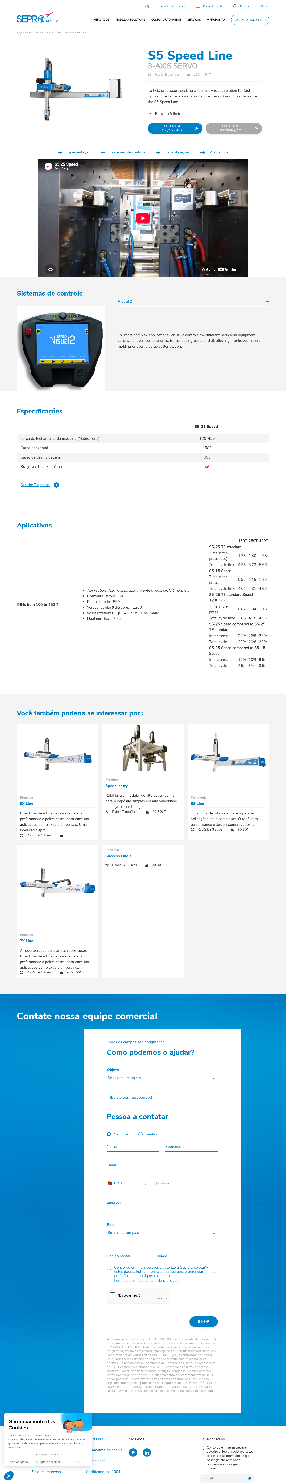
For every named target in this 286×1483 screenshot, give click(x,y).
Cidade (161, 1256)
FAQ (146, 6)
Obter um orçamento (172, 128)
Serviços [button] (194, 20)
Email (111, 1165)
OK (77, 1462)
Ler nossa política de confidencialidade (146, 1280)
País (110, 1224)
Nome (112, 1146)
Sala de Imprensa (46, 1471)
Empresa (114, 1202)
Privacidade (96, 1460)
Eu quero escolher (48, 1462)
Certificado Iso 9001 (103, 1471)
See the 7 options (35, 484)
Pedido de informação (230, 128)
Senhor (151, 1134)
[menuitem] (101, 20)
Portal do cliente (213, 6)
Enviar (203, 1322)
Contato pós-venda (250, 20)
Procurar (245, 6)
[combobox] (162, 1078)
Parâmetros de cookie (104, 1449)
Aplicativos (219, 152)
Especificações (177, 152)
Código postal (118, 1256)
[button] (261, 6)
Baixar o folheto (168, 113)
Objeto (113, 1069)
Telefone (163, 1183)
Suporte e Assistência (173, 6)
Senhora (121, 1134)
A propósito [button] (216, 20)
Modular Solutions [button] (130, 20)
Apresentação (78, 152)
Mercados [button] (101, 20)
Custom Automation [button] (166, 20)
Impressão (94, 1439)
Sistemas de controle (128, 152)
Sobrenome (174, 1146)
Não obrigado (19, 1462)
